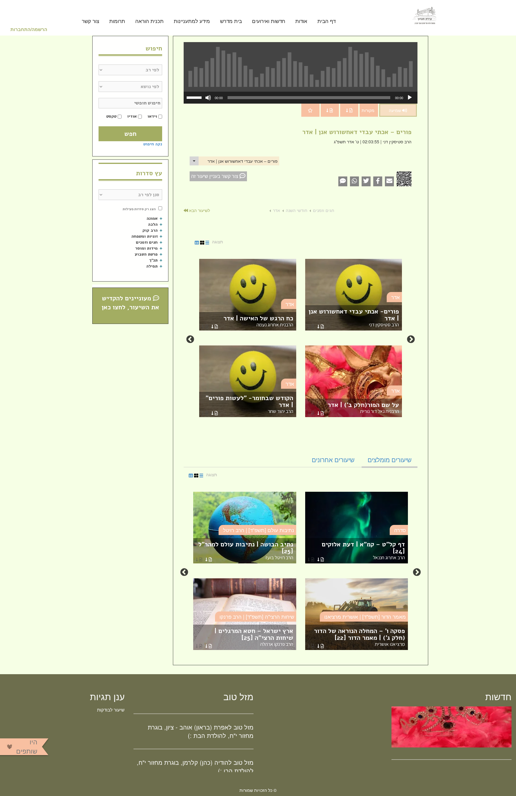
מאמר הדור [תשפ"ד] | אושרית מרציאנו (365, 616)
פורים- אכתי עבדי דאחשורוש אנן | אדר (353, 317)
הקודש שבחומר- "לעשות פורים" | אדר (249, 404)
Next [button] (190, 339)
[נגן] (410, 98)
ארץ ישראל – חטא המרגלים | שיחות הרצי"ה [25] (253, 637)
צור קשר (90, 21)
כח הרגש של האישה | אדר (258, 321)
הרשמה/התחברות (28, 29)
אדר (276, 210)
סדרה (400, 530)
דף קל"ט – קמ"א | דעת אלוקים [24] (363, 550)
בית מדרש (231, 21)
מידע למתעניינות (192, 21)
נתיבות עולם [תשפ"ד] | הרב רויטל (258, 530)
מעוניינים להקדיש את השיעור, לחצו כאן (130, 302)
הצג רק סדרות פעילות (139, 209)
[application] (300, 98)
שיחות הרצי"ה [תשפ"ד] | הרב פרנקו (256, 616)
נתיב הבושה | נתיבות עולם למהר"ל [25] (245, 550)
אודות (301, 21)
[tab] (389, 459)
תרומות (117, 21)
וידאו (152, 116)
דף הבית (326, 21)
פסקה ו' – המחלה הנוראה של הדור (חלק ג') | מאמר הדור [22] (359, 637)
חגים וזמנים (323, 210)
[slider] (195, 97)
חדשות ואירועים (268, 21)
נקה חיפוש (152, 144)
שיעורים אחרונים (333, 459)
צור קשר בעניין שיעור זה (215, 176)
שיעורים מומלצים (389, 459)
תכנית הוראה (149, 21)
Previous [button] (410, 339)
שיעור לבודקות (111, 709)
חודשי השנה (296, 210)
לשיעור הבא (199, 210)
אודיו (132, 116)
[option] (300, 339)
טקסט (111, 116)
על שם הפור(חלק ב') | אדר (363, 407)
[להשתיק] (208, 98)
